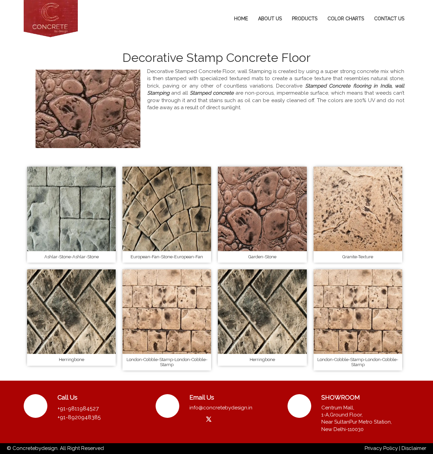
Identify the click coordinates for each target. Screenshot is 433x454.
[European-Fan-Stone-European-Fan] (166, 208)
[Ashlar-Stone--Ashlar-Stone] (71, 208)
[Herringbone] (71, 311)
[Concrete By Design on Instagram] (195, 419)
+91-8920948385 (79, 417)
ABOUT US (270, 18)
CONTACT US (389, 18)
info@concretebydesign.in (220, 408)
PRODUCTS (304, 18)
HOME (241, 18)
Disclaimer (414, 448)
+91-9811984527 (78, 408)
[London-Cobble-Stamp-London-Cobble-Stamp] (166, 311)
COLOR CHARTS (345, 18)
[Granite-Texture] (358, 208)
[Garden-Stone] (262, 208)
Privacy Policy (381, 448)
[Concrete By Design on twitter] (208, 420)
